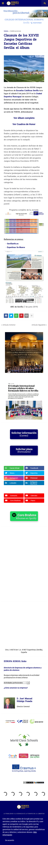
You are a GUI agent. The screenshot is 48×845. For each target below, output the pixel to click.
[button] (3, 3)
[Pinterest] (21, 316)
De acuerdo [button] (9, 840)
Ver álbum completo (24, 118)
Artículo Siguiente (38, 325)
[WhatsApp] (16, 316)
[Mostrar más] (31, 316)
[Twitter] (11, 316)
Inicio (6, 31)
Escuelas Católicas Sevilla (27, 90)
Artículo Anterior (9, 325)
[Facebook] (6, 316)
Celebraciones (15, 31)
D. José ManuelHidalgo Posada (24, 700)
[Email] (26, 316)
